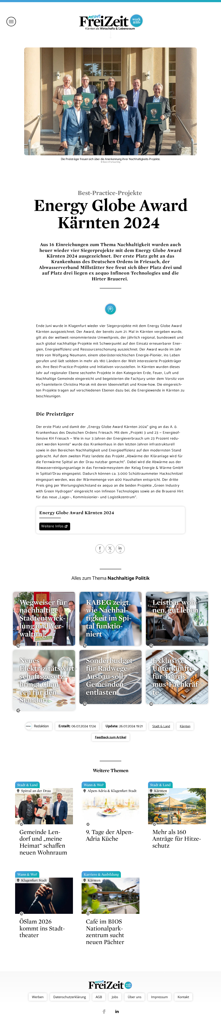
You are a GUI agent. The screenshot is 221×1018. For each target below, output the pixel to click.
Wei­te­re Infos (52, 526)
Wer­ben (38, 997)
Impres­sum (159, 997)
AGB (99, 997)
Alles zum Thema (110, 578)
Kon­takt (183, 997)
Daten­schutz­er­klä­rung (69, 997)
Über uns (134, 997)
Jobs (115, 997)
